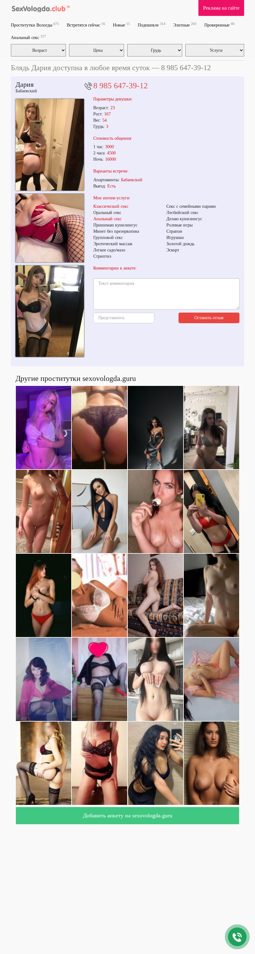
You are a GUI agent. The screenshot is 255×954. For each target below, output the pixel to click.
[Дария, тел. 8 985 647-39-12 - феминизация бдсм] (50, 144)
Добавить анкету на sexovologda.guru (127, 815)
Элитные (185, 24)
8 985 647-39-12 (120, 85)
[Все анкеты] (40, 8)
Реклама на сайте (221, 8)
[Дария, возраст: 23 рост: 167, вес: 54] (50, 311)
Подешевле (151, 24)
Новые (121, 24)
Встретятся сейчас (86, 24)
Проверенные (219, 24)
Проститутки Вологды (35, 24)
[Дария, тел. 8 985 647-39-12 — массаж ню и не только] (50, 228)
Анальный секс (28, 37)
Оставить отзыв (209, 317)
